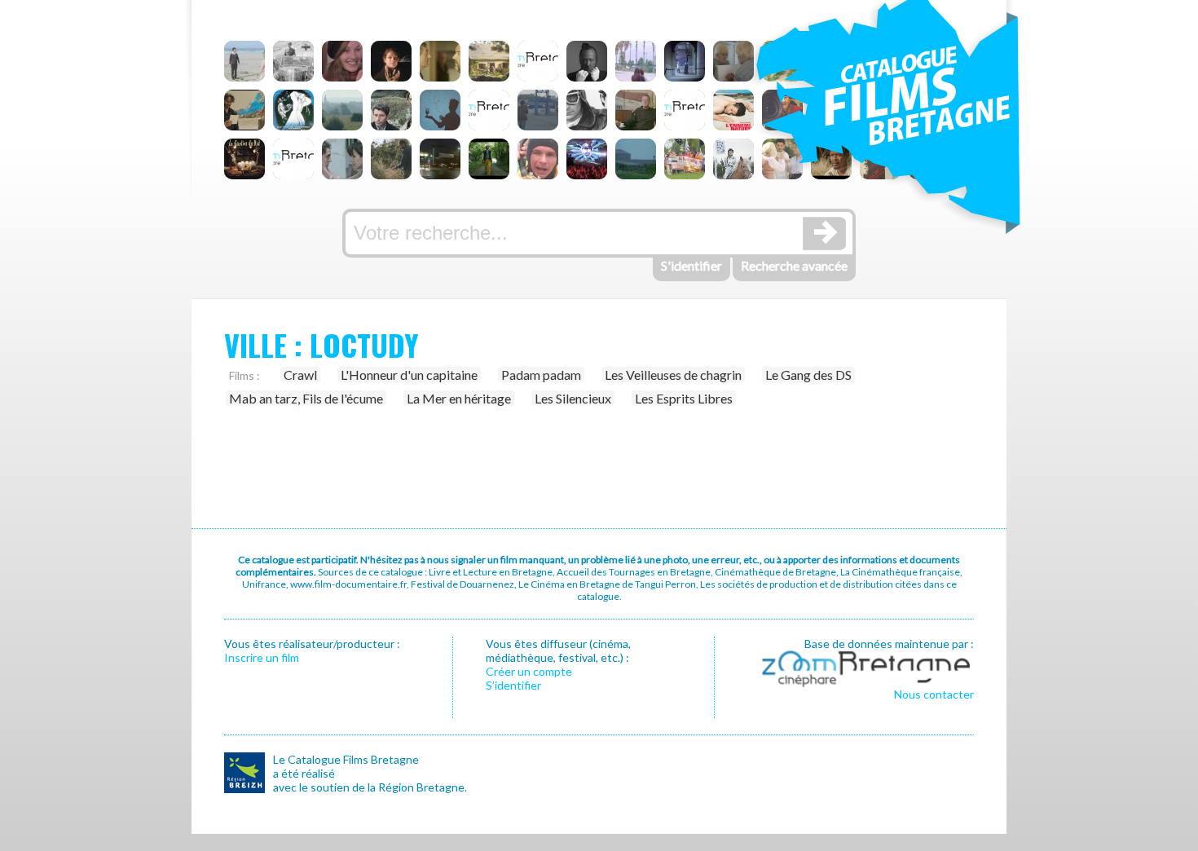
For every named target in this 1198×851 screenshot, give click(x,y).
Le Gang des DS (808, 374)
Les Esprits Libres (684, 398)
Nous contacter (934, 694)
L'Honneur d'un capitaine (409, 374)
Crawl (300, 374)
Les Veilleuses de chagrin (673, 374)
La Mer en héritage (459, 398)
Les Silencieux (573, 398)
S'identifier (691, 265)
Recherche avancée (794, 265)
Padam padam (541, 374)
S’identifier (513, 685)
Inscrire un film (261, 657)
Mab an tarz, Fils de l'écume (306, 398)
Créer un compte (529, 671)
